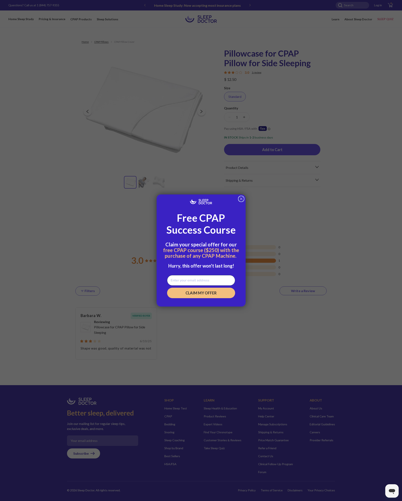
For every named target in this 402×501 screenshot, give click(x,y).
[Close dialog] (241, 199)
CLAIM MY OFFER (201, 293)
